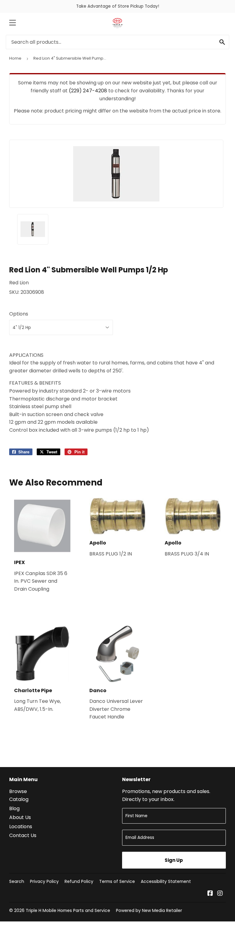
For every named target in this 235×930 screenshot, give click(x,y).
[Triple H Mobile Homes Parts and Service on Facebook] (210, 893)
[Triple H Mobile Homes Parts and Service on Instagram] (220, 893)
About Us (20, 817)
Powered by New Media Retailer (149, 910)
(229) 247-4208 (88, 90)
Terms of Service (117, 881)
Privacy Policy (44, 881)
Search (16, 881)
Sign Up (174, 860)
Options (18, 313)
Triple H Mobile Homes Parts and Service (68, 910)
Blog (14, 808)
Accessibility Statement (166, 881)
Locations (20, 826)
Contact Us (22, 835)
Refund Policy (79, 881)
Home (15, 58)
